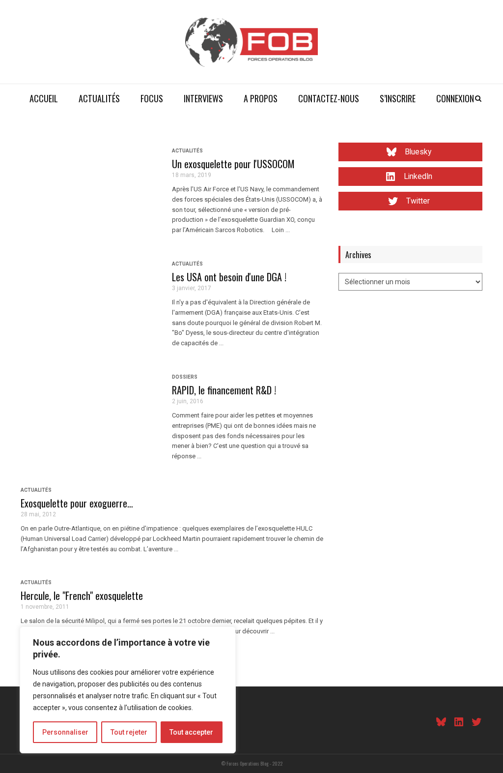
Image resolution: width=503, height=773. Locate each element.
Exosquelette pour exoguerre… (77, 503)
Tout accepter (191, 732)
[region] (128, 689)
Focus (151, 98)
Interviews (203, 98)
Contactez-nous (328, 98)
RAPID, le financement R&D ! (224, 390)
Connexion (455, 98)
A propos (261, 98)
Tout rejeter (129, 732)
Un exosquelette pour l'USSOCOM (233, 164)
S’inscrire (398, 98)
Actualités (99, 98)
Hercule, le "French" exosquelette (82, 595)
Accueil (43, 98)
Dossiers (184, 377)
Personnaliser (65, 732)
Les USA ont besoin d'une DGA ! (229, 277)
